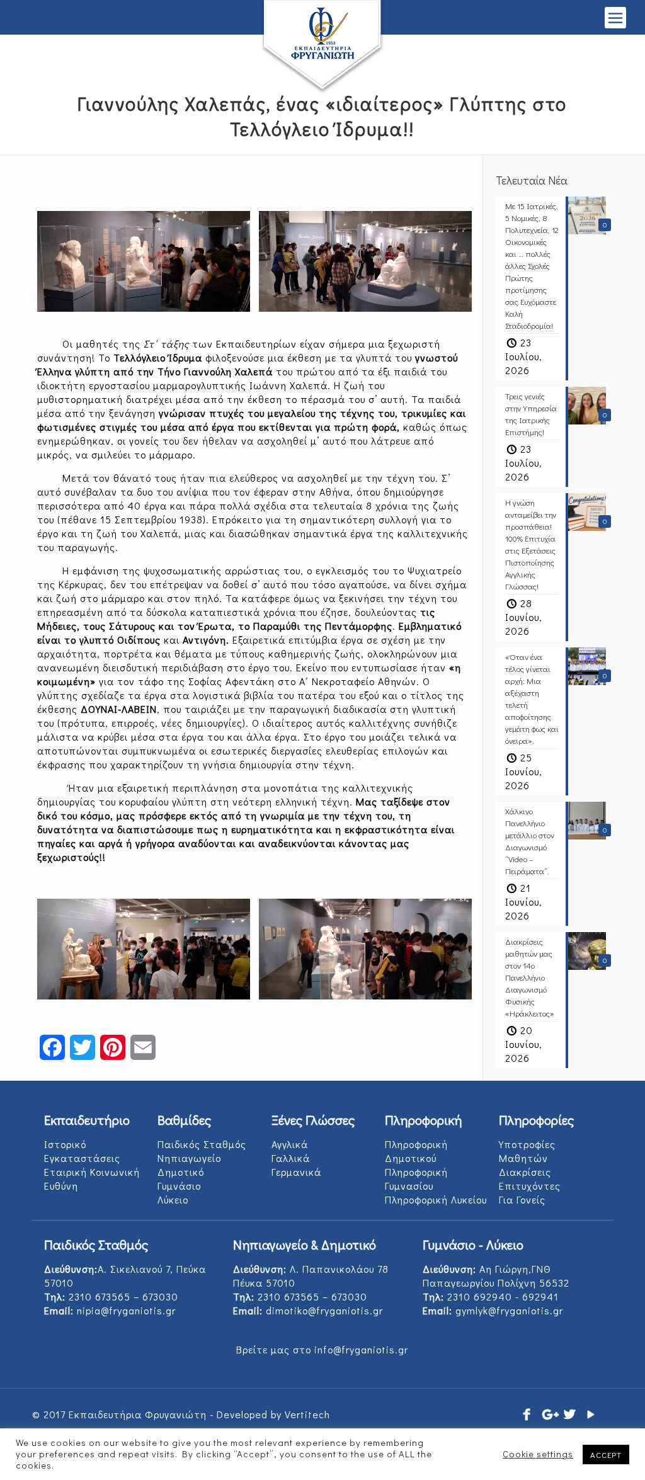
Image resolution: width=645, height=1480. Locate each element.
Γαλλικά (290, 1157)
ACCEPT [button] (606, 1454)
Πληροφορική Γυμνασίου (416, 1178)
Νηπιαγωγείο (189, 1157)
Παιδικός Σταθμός (201, 1144)
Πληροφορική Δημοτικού (416, 1150)
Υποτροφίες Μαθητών (527, 1150)
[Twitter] (570, 1414)
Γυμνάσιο (179, 1185)
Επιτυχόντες (530, 1185)
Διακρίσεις (525, 1171)
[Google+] (548, 1414)
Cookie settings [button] (538, 1454)
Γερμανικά (296, 1171)
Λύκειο (172, 1199)
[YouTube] (591, 1414)
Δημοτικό (180, 1171)
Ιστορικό (65, 1144)
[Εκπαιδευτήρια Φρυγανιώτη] (322, 47)
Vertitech (307, 1414)
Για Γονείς (522, 1199)
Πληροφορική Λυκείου (436, 1199)
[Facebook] (527, 1414)
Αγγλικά (289, 1144)
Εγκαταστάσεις (82, 1157)
